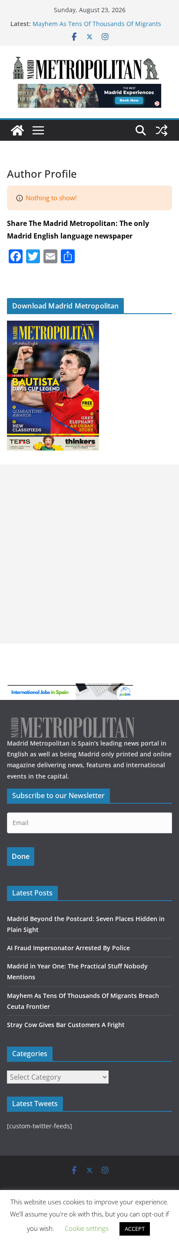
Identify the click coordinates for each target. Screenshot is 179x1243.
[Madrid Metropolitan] (17, 130)
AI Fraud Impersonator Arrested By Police (68, 948)
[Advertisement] (89, 553)
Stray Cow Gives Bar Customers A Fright (66, 1025)
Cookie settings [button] (87, 1228)
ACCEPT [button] (135, 1229)
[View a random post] (161, 130)
